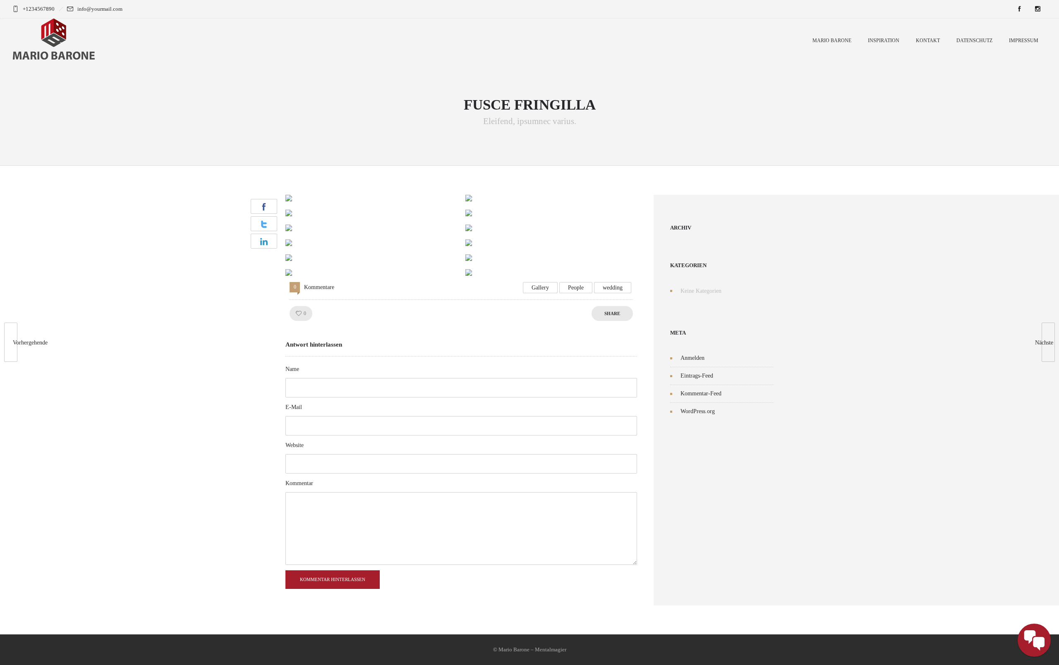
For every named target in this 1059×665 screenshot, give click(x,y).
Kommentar (299, 483)
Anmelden (692, 358)
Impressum (1023, 40)
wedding (613, 288)
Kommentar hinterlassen (332, 579)
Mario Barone (831, 40)
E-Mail (293, 407)
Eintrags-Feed (696, 376)
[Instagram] (1037, 9)
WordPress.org (697, 411)
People (576, 288)
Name (292, 369)
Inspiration (883, 40)
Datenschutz (974, 40)
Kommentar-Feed (700, 393)
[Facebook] (1019, 9)
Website (294, 445)
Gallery (540, 288)
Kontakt (928, 40)
